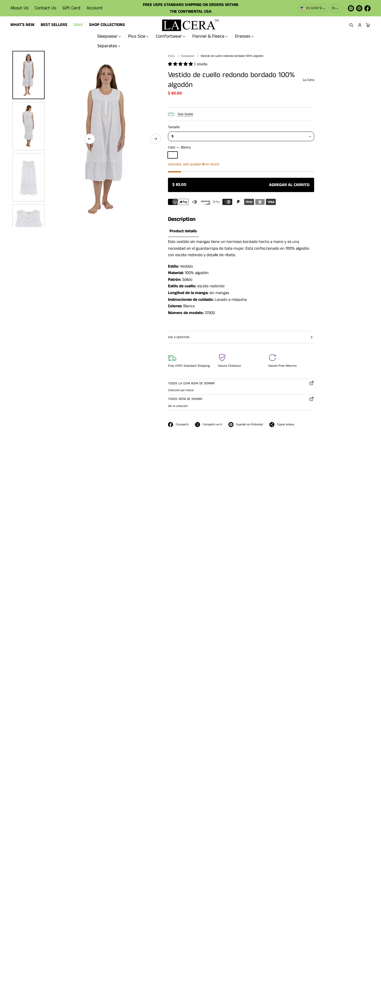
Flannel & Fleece (208, 36)
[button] (351, 25)
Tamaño (174, 127)
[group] (183, 231)
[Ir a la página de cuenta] (360, 25)
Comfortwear (169, 36)
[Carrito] (367, 25)
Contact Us (45, 8)
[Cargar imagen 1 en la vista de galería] (28, 75)
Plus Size (136, 36)
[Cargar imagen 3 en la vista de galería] (28, 177)
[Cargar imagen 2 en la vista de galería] (28, 126)
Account (95, 8)
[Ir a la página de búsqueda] (351, 25)
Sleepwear (107, 36)
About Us (19, 8)
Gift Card (71, 8)
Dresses (242, 36)
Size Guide (185, 114)
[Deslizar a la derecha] (155, 139)
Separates (107, 46)
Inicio (171, 56)
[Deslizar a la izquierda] (89, 139)
